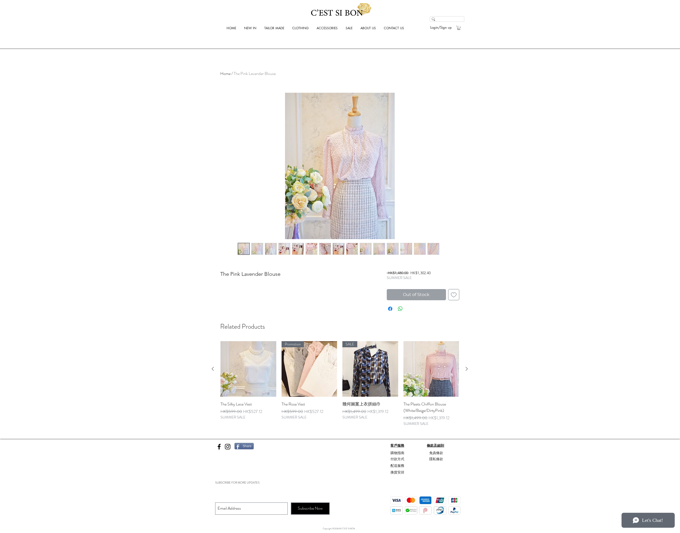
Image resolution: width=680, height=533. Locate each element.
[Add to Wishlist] (453, 294)
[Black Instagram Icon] (227, 446)
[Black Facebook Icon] (219, 446)
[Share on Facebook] (390, 309)
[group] (340, 384)
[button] (458, 28)
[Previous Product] (213, 369)
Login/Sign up (441, 27)
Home (225, 73)
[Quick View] (248, 369)
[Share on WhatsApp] (400, 309)
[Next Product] (467, 369)
